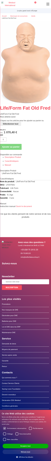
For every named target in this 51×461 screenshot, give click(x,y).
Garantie (5, 361)
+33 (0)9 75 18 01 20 (29, 250)
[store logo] (8, 4)
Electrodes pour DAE (10, 315)
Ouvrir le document (24, 206)
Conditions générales (10, 406)
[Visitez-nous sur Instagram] (18, 268)
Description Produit (13, 157)
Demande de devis (9, 344)
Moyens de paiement (10, 349)
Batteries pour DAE (9, 321)
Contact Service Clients (10, 383)
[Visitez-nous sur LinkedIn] (11, 268)
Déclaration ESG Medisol (11, 400)
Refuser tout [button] (25, 452)
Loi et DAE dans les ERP (11, 327)
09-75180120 (26, 253)
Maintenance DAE (8, 332)
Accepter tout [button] (25, 446)
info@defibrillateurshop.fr (30, 257)
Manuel (8, 165)
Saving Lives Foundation (11, 389)
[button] (25, 457)
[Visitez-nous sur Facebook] (4, 268)
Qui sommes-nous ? (9, 378)
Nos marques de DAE (10, 310)
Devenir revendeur (9, 395)
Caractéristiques (12, 161)
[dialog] (25, 435)
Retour (4, 366)
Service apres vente (9, 355)
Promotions (6, 304)
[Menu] (48, 4)
